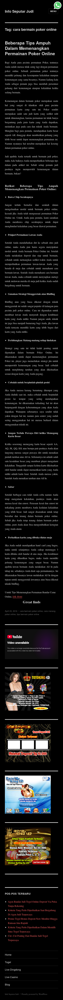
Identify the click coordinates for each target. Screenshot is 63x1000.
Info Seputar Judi (19, 11)
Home (8, 954)
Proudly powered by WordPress (34, 994)
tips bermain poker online (28, 614)
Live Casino (11, 977)
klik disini (17, 596)
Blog (7, 984)
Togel (8, 962)
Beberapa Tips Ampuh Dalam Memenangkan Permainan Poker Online (30, 48)
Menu (53, 11)
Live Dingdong (13, 969)
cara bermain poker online (31, 611)
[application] (31, 644)
